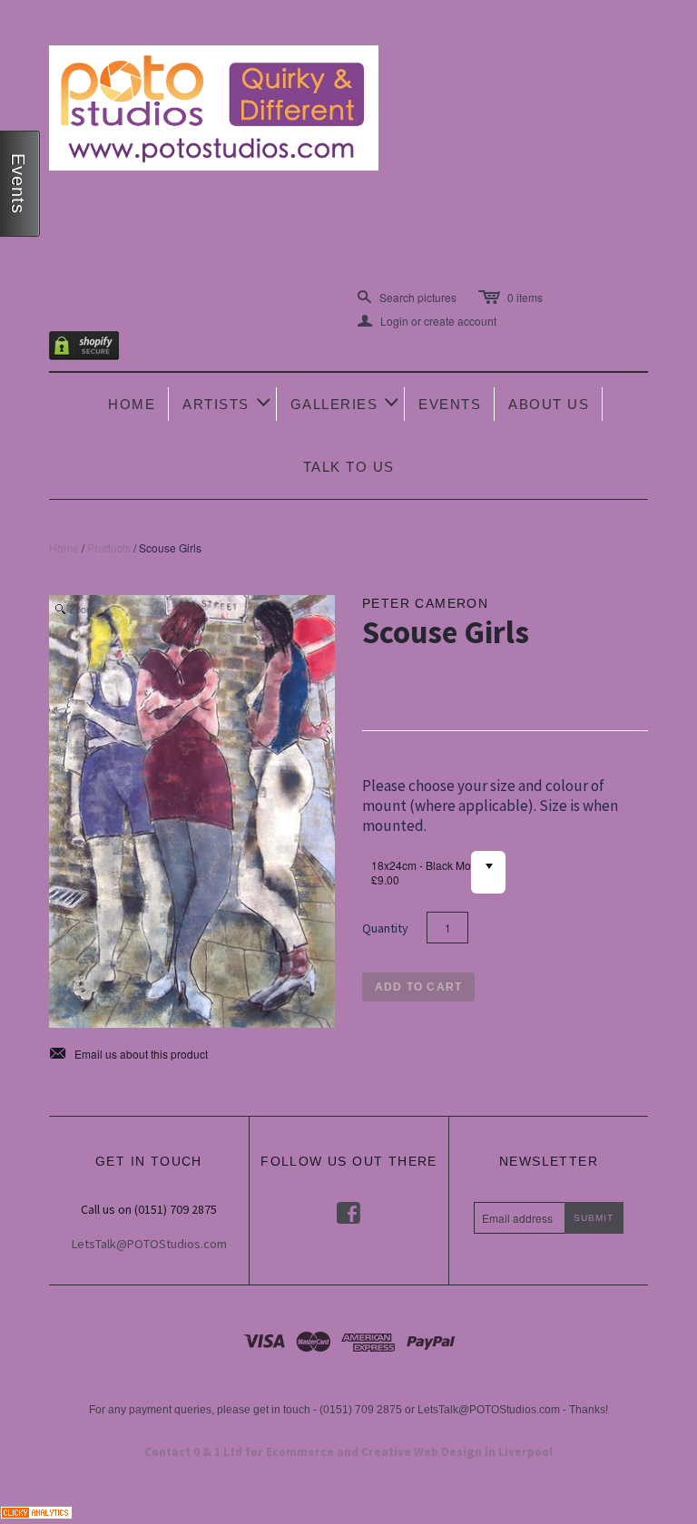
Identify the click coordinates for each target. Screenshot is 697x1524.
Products (109, 547)
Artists (227, 402)
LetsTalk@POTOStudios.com (149, 1244)
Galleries (346, 402)
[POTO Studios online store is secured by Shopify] (95, 348)
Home (131, 404)
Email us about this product (128, 1054)
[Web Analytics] (36, 1510)
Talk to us (349, 466)
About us (548, 404)
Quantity (385, 928)
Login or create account (427, 321)
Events (449, 404)
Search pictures (417, 297)
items (525, 297)
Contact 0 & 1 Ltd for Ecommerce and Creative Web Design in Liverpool (348, 1452)
